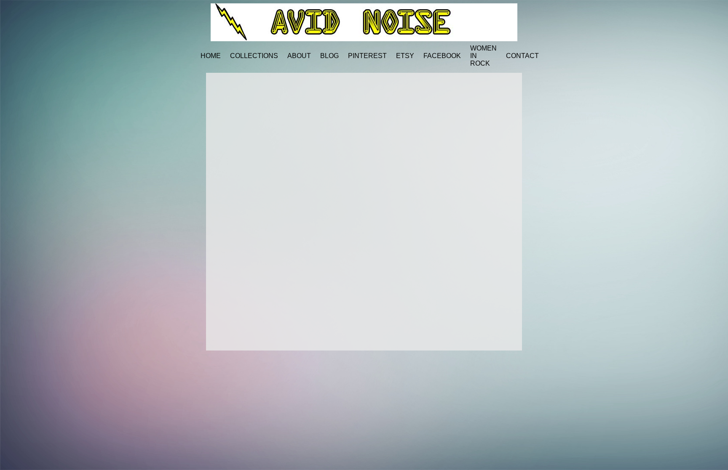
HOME (211, 55)
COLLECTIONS (254, 55)
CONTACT (522, 55)
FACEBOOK (442, 55)
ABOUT (299, 55)
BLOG (329, 55)
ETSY (405, 55)
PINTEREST (367, 55)
